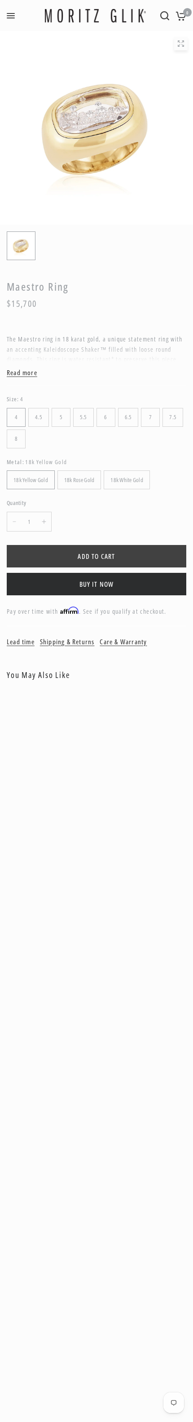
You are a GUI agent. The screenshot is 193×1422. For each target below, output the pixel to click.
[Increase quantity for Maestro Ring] (44, 521)
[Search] (164, 15)
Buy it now (96, 584)
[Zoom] (181, 43)
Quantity (16, 503)
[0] (179, 15)
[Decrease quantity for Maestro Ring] (14, 521)
